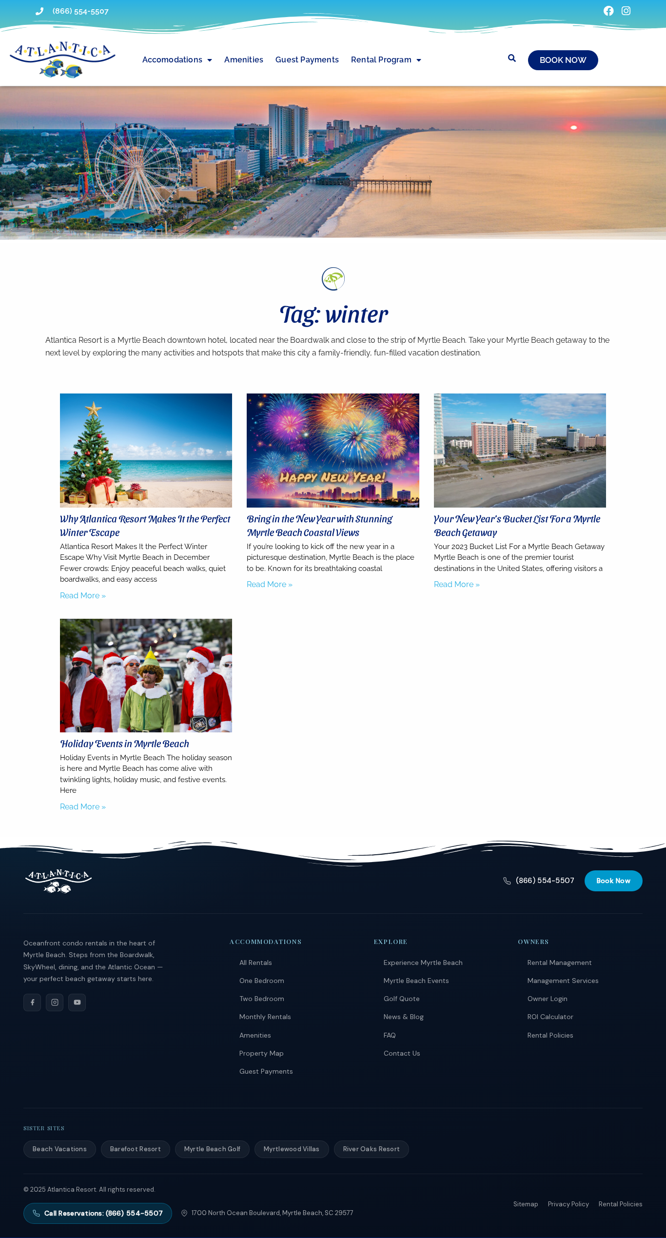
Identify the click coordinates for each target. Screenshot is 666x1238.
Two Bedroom (261, 998)
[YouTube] (77, 1002)
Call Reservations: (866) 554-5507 (103, 1213)
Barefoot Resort (135, 1149)
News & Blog (404, 1016)
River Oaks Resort (371, 1149)
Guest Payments (307, 59)
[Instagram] (54, 1002)
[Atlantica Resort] (58, 881)
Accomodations (172, 59)
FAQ (390, 1035)
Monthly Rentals (265, 1016)
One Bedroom (261, 980)
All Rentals (255, 962)
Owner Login (548, 998)
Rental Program (381, 59)
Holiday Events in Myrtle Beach (124, 743)
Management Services (563, 980)
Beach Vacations (60, 1149)
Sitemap (525, 1204)
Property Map (261, 1053)
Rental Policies (550, 1035)
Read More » (83, 595)
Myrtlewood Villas (291, 1149)
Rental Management (560, 962)
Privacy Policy (568, 1204)
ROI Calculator (550, 1016)
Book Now (613, 880)
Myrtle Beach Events (416, 980)
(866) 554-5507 (545, 880)
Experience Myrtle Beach (423, 962)
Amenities (243, 59)
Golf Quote (402, 998)
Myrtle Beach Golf (212, 1149)
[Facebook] (32, 1002)
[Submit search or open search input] (512, 58)
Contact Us (402, 1053)
